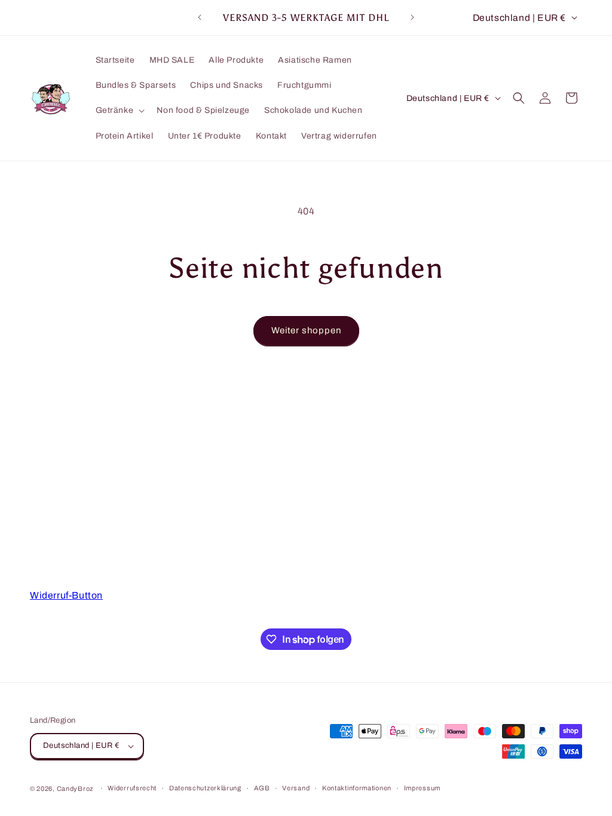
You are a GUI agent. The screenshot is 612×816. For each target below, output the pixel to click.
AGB (262, 788)
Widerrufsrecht (132, 788)
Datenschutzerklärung (205, 788)
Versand (296, 788)
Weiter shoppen (306, 330)
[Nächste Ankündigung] (412, 17)
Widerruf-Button (66, 595)
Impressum (422, 788)
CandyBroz (75, 788)
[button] (119, 110)
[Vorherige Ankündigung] (199, 17)
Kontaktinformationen (356, 788)
